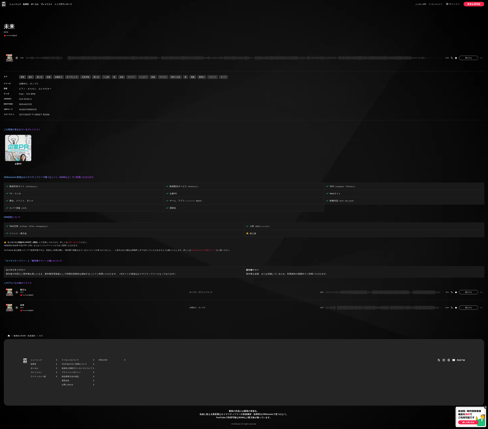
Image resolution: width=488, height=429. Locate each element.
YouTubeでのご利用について (203, 250)
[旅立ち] (9, 292)
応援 (48, 77)
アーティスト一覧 (38, 376)
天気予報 (85, 77)
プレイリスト (46, 4)
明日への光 (175, 77)
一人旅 (106, 77)
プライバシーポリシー (71, 372)
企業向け (58, 77)
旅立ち (23, 289)
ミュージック (15, 4)
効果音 (26, 4)
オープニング (72, 77)
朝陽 (193, 77)
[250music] (3, 4)
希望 (22, 77)
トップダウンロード (63, 4)
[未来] (9, 307)
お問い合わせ (73, 242)
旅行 (30, 77)
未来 (121, 77)
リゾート (131, 77)
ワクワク (163, 77)
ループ (223, 77)
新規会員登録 (473, 4)
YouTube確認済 (11, 35)
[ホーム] (9, 336)
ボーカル (35, 4)
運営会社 (65, 380)
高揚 (153, 77)
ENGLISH (103, 360)
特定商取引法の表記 (70, 376)
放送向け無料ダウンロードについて (77, 368)
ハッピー (143, 77)
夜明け (201, 77)
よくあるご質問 (420, 4)
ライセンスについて (435, 4)
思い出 (39, 77)
